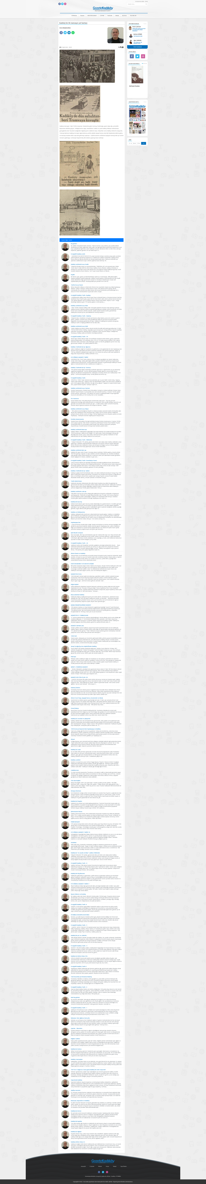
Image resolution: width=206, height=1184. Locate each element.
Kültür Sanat (92, 15)
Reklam (100, 1166)
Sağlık (110, 15)
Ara (143, 143)
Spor (117, 15)
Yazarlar (133, 15)
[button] (142, 63)
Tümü (144, 23)
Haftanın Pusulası (134, 86)
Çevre (102, 15)
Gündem (74, 15)
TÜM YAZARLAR (137, 47)
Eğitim (124, 15)
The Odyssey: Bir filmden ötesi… (138, 43)
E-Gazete (92, 1166)
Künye (107, 1166)
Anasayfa (83, 1166)
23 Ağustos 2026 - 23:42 (141, 1)
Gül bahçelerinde (138, 36)
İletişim (114, 1166)
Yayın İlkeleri (123, 1166)
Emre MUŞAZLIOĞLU (65, 28)
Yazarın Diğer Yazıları (66, 240)
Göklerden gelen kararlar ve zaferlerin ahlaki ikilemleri (139, 29)
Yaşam (82, 15)
